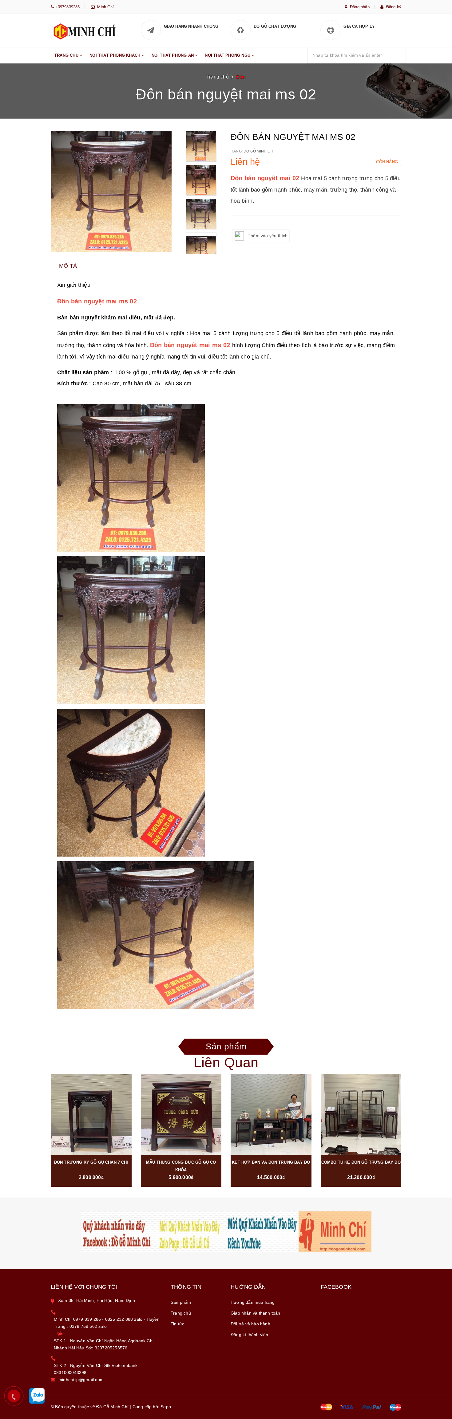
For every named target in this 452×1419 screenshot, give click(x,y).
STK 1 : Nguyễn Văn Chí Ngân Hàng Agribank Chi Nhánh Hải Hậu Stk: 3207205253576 (103, 1344)
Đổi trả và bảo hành (250, 1323)
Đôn (241, 76)
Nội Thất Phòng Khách (115, 55)
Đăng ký (392, 7)
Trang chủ (181, 1313)
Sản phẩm (226, 1048)
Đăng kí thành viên (249, 1334)
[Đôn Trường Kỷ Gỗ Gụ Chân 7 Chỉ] (91, 1114)
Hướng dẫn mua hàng (253, 1302)
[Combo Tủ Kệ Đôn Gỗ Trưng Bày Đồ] (361, 1114)
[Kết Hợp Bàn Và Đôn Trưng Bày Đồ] (271, 1114)
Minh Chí (104, 7)
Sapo (166, 1406)
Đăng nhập (358, 7)
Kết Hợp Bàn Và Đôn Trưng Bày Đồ (271, 1162)
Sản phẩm (181, 1302)
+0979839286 (67, 7)
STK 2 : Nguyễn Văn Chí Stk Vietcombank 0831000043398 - (96, 1369)
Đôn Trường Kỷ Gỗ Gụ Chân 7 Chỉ (91, 1162)
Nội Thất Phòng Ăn (173, 55)
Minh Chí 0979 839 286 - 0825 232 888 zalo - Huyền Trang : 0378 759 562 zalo (107, 1323)
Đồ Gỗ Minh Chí (259, 151)
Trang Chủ (67, 55)
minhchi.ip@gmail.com (81, 1379)
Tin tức (177, 1323)
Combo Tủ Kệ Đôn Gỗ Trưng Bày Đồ (361, 1162)
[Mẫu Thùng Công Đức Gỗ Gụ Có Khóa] (181, 1114)
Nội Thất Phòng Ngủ (228, 55)
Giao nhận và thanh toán (255, 1313)
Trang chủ (217, 76)
